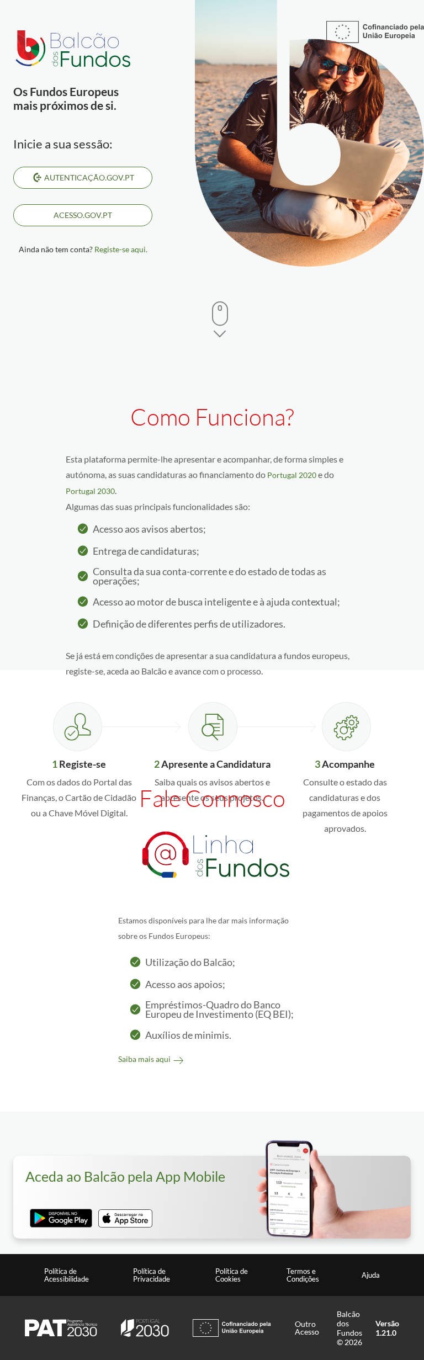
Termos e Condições (303, 1275)
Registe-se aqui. (120, 249)
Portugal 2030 (90, 491)
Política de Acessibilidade (66, 1275)
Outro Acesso (307, 1328)
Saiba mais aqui (144, 1059)
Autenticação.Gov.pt (89, 177)
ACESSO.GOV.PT (83, 215)
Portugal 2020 (291, 475)
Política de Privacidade (151, 1275)
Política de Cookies (231, 1275)
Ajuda (371, 1275)
